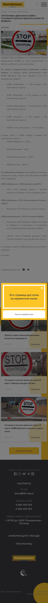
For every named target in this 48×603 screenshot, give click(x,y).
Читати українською (24, 314)
